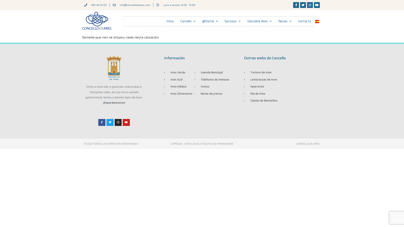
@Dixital (208, 21)
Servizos (231, 21)
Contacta (304, 21)
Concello (185, 21)
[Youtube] (317, 5)
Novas (282, 21)
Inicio (170, 21)
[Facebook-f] (296, 5)
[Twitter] (303, 5)
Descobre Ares (257, 21)
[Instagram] (310, 5)
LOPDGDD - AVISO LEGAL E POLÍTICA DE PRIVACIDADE (202, 144)
